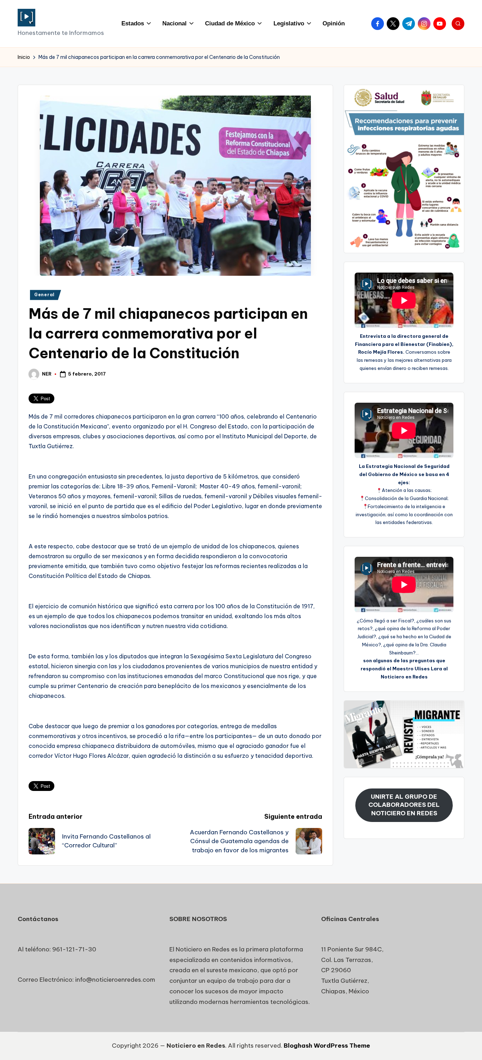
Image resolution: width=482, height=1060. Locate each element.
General (44, 294)
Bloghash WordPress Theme (327, 1045)
